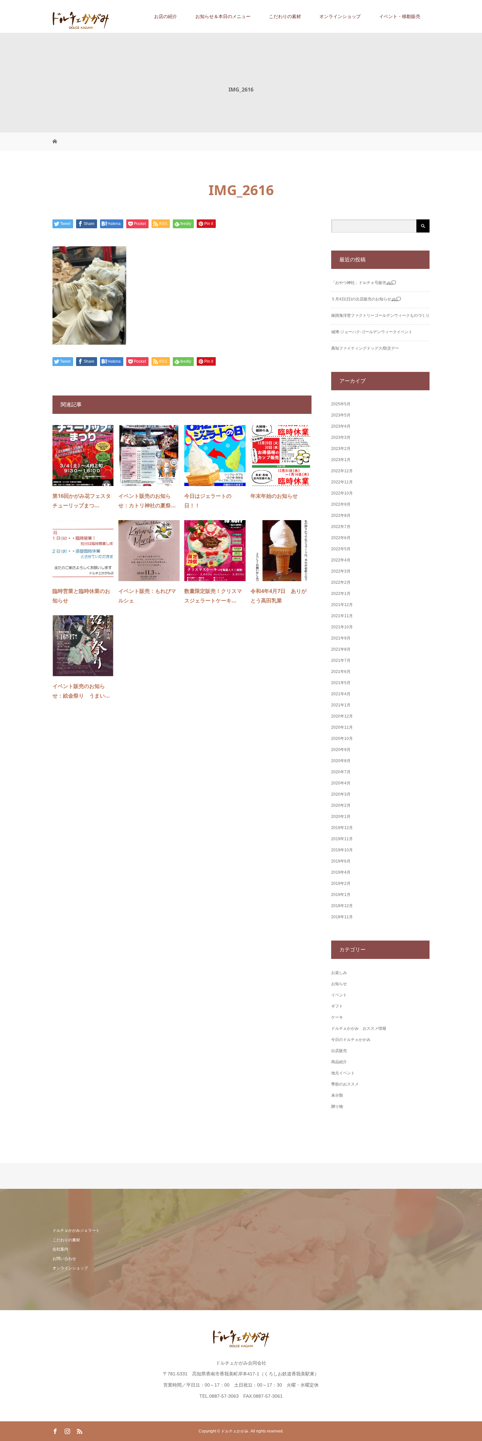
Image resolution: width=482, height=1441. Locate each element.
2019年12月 (342, 827)
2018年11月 (342, 917)
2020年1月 (341, 816)
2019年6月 (341, 861)
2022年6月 (341, 538)
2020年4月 (341, 783)
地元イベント (343, 1073)
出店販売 (339, 1050)
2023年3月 (341, 437)
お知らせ (339, 984)
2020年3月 (341, 794)
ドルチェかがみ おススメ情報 (358, 1028)
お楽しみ (339, 972)
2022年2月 (341, 582)
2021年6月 (341, 671)
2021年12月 (342, 604)
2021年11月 (342, 616)
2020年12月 (342, 716)
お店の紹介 (165, 16)
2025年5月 (341, 404)
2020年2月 (341, 805)
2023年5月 (341, 415)
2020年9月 (341, 749)
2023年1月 (341, 459)
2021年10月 (342, 627)
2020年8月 (341, 761)
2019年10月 (342, 850)
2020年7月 (341, 772)
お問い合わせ (64, 1258)
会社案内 (60, 1249)
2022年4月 (341, 560)
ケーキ (337, 1017)
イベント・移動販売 (399, 16)
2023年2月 (341, 448)
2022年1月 (341, 593)
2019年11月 (342, 839)
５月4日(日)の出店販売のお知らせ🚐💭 (366, 299)
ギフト (337, 1006)
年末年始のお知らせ (274, 495)
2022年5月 (341, 549)
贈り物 (337, 1106)
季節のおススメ (345, 1084)
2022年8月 (341, 515)
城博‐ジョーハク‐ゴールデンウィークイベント (371, 332)
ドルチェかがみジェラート (76, 1230)
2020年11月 (342, 727)
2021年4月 (341, 694)
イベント (339, 995)
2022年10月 (342, 493)
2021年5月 (341, 682)
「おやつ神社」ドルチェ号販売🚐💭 (363, 282)
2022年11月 (342, 482)
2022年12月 (342, 471)
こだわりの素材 (285, 16)
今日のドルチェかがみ (351, 1039)
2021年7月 (341, 660)
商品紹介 (339, 1062)
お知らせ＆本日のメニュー (223, 16)
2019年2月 (341, 883)
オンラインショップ (340, 16)
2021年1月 (341, 705)
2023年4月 (341, 426)
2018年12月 (342, 905)
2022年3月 (341, 571)
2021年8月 (341, 649)
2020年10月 (342, 738)
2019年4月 (341, 872)
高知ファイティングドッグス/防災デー (365, 348)
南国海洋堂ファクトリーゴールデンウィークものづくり (380, 315)
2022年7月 (341, 526)
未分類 (337, 1095)
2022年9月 (341, 504)
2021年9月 (341, 638)
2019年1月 (341, 894)
